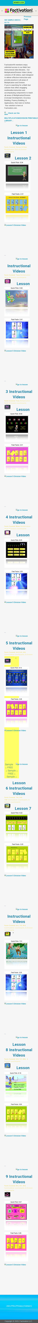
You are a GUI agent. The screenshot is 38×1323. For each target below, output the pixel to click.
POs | (13, 1306)
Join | (8, 1306)
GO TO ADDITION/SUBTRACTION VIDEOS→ (17, 23)
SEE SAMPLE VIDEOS (12, 20)
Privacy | (20, 1306)
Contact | (28, 1306)
